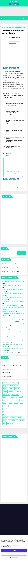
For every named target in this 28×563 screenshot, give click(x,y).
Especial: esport (6, 372)
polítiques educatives (15, 411)
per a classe (5, 411)
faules (4, 400)
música (18, 406)
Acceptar (14, 550)
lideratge (5, 406)
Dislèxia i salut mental (11, 105)
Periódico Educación (16, 37)
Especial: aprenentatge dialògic (10, 362)
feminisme (10, 400)
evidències (13, 27)
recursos (22, 27)
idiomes (4, 403)
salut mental (5, 417)
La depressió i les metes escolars (13, 143)
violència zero (10, 423)
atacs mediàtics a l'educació (13, 385)
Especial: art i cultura (7, 376)
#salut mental (12, 43)
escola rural (5, 397)
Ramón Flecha (5, 488)
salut (17, 414)
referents (12, 414)
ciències (11, 388)
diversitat (11, 391)
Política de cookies (5, 560)
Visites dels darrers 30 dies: (9, 271)
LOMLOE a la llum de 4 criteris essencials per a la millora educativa (19, 185)
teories (4, 420)
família (18, 27)
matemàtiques (12, 406)
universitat (22, 420)
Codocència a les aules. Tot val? (10, 352)
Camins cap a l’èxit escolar (8, 311)
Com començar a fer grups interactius (11, 305)
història (22, 400)
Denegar (14, 554)
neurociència (5, 408)
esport (20, 397)
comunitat (17, 388)
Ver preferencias (14, 557)
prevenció (5, 414)
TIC (9, 420)
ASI (4, 385)
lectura (21, 403)
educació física (6, 394)
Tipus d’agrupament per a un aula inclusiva (12, 285)
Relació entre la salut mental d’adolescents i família (12, 112)
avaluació (5, 388)
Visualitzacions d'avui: (8, 263)
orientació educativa (15, 408)
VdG (4, 423)
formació (17, 400)
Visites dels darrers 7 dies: (9, 267)
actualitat (12, 382)
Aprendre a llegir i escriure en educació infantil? (13, 281)
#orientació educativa (14, 41)
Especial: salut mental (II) (8, 369)
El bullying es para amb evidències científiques (13, 301)
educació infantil (15, 394)
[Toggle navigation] (26, 18)
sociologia (19, 417)
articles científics (6, 27)
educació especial (18, 391)
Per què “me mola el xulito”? (9, 321)
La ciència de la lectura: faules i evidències (7, 185)
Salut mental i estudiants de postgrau (14, 103)
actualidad (5, 382)
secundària (12, 417)
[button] (26, 536)
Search (4, 248)
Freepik (10, 153)
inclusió (10, 403)
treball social (14, 420)
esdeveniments (14, 397)
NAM (23, 406)
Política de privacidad (13, 560)
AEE (17, 382)
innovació (16, 403)
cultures (5, 391)
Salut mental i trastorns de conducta (14, 114)
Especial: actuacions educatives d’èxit (11, 365)
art (20, 382)
